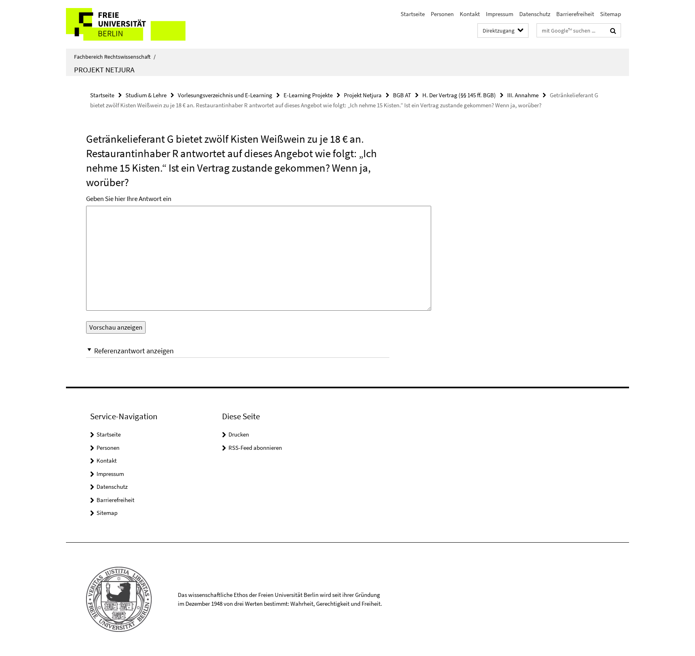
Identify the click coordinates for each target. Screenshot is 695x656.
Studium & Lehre (146, 95)
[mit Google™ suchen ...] (613, 30)
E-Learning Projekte (308, 95)
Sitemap (610, 14)
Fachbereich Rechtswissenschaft (115, 56)
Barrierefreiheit (575, 14)
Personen (442, 14)
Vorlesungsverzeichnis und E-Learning (225, 95)
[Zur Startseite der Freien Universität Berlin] (133, 24)
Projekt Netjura (104, 69)
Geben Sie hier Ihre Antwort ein (128, 198)
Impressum (499, 14)
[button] (237, 351)
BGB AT (402, 95)
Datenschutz (534, 14)
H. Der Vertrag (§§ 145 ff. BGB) (459, 95)
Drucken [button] (238, 434)
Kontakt (470, 14)
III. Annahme (523, 95)
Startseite (413, 14)
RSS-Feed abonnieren (255, 447)
